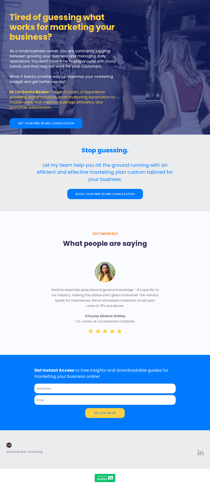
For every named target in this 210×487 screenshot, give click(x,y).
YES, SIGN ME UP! (105, 413)
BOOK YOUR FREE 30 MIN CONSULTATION (105, 194)
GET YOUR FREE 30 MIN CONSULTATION (46, 123)
